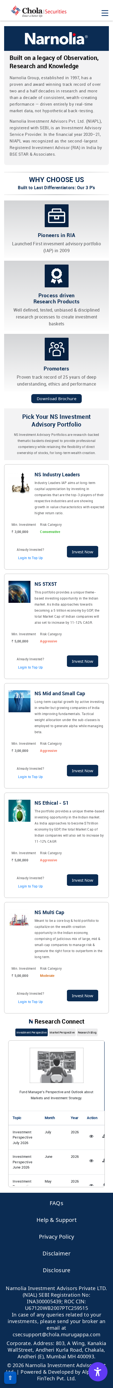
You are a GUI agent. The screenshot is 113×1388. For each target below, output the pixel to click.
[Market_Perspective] (104, 1136)
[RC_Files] (91, 1136)
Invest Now (82, 551)
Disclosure (56, 1270)
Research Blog (87, 1032)
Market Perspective (62, 1032)
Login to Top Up (30, 558)
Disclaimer (56, 1253)
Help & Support (56, 1220)
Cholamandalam (38, 11)
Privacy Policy (56, 1236)
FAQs (56, 1203)
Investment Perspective (31, 1032)
